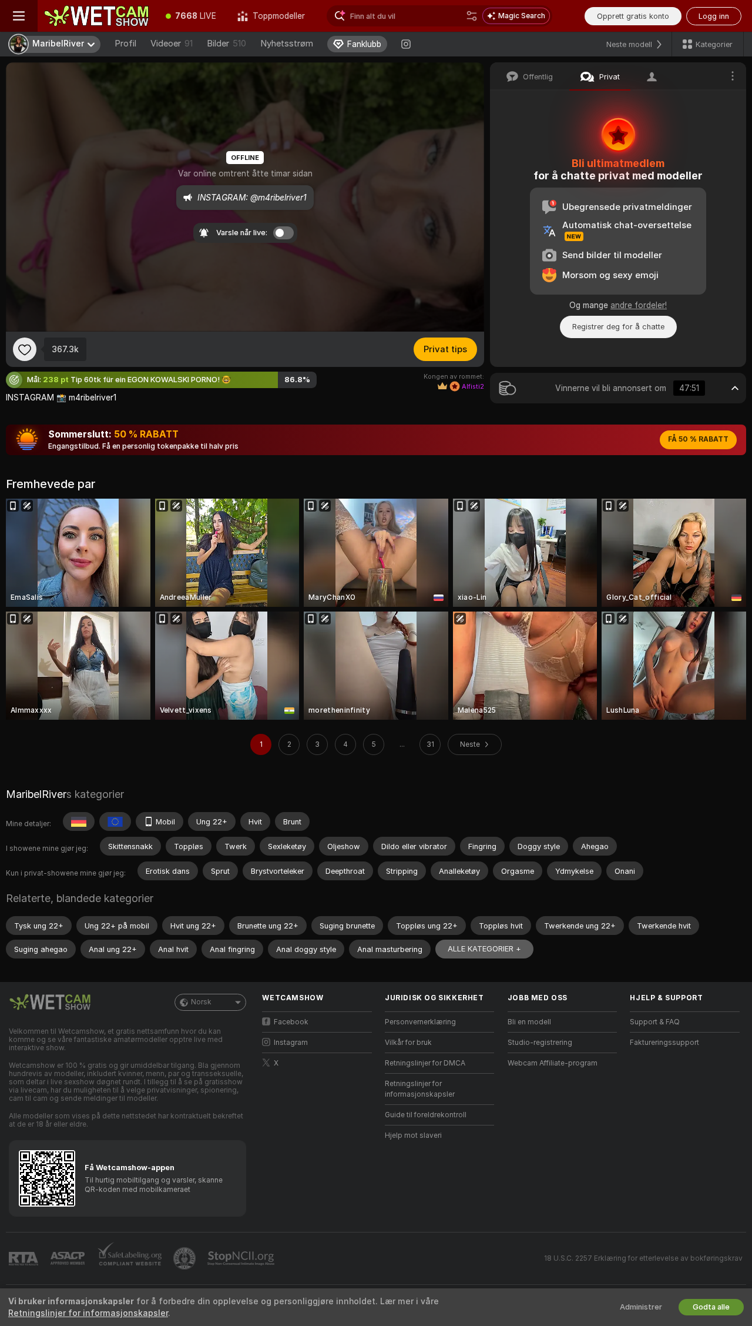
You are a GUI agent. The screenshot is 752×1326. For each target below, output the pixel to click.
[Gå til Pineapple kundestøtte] (185, 1258)
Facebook (291, 1022)
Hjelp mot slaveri (413, 1135)
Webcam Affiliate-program (552, 1063)
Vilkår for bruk (408, 1042)
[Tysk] (79, 821)
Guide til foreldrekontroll (425, 1115)
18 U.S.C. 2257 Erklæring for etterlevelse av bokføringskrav (643, 1258)
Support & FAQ (655, 1022)
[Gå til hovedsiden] (96, 16)
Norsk (201, 1002)
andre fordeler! (638, 305)
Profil (125, 43)
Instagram (291, 1042)
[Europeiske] (115, 821)
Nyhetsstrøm (286, 43)
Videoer (171, 43)
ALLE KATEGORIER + (484, 948)
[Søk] (472, 16)
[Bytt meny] (19, 16)
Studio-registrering (540, 1042)
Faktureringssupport (664, 1042)
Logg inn (714, 16)
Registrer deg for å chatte (618, 326)
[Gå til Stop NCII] (242, 1258)
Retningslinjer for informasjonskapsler (420, 1089)
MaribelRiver (36, 794)
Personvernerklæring (420, 1022)
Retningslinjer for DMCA (425, 1063)
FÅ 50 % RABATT (698, 439)
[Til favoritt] (24, 349)
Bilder (226, 43)
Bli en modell (529, 1022)
